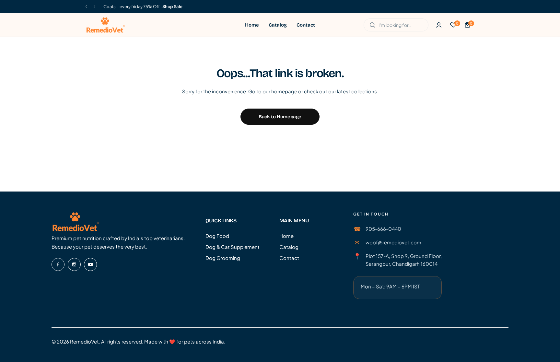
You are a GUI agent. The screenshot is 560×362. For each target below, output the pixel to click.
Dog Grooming (222, 258)
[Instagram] (74, 264)
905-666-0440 (383, 229)
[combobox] (396, 24)
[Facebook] (58, 264)
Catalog (288, 247)
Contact (289, 258)
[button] (86, 6)
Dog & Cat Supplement (232, 247)
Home (286, 236)
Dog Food (217, 236)
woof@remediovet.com (393, 242)
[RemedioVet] (106, 24)
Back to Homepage (280, 117)
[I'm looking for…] (372, 24)
